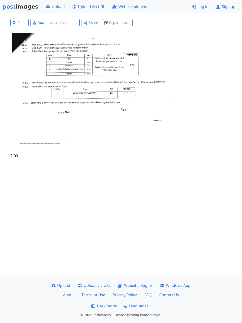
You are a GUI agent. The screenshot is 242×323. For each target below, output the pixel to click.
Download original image (58, 22)
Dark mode (107, 306)
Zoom (22, 22)
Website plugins (132, 6)
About (68, 294)
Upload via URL (91, 6)
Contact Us (169, 294)
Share (93, 22)
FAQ (148, 294)
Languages (138, 306)
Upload (58, 6)
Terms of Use (93, 294)
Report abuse (119, 22)
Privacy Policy (125, 294)
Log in (203, 6)
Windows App (178, 285)
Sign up (228, 6)
